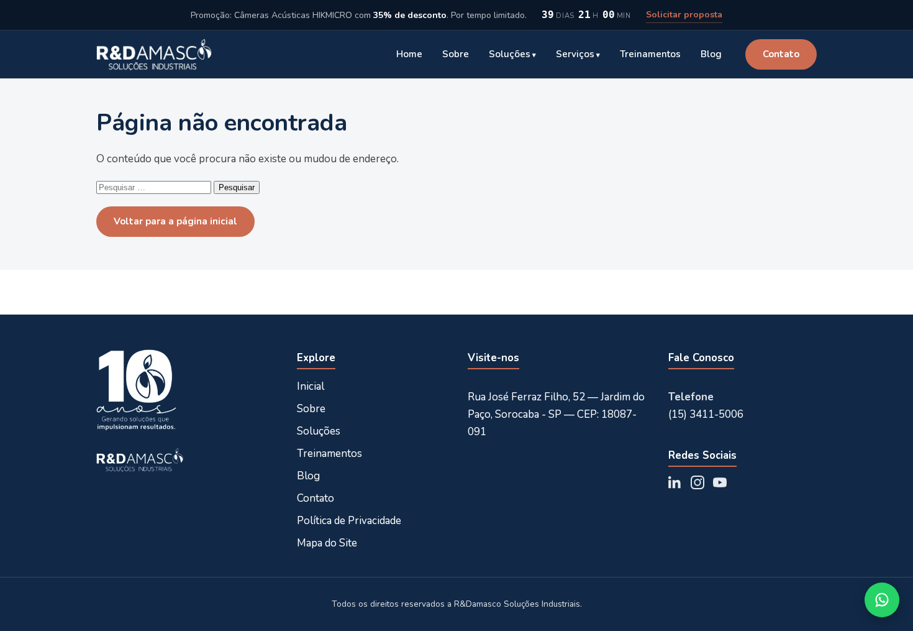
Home (409, 54)
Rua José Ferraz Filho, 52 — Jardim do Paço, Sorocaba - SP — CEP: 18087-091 (556, 414)
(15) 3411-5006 (705, 414)
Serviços (575, 54)
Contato (781, 54)
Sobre (455, 54)
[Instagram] (697, 482)
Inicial (310, 386)
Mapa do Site (327, 543)
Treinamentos (650, 54)
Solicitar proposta (684, 15)
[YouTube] (720, 482)
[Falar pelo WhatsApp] (882, 600)
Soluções (509, 54)
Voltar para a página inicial (175, 221)
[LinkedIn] (675, 482)
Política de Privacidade (349, 521)
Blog (711, 54)
